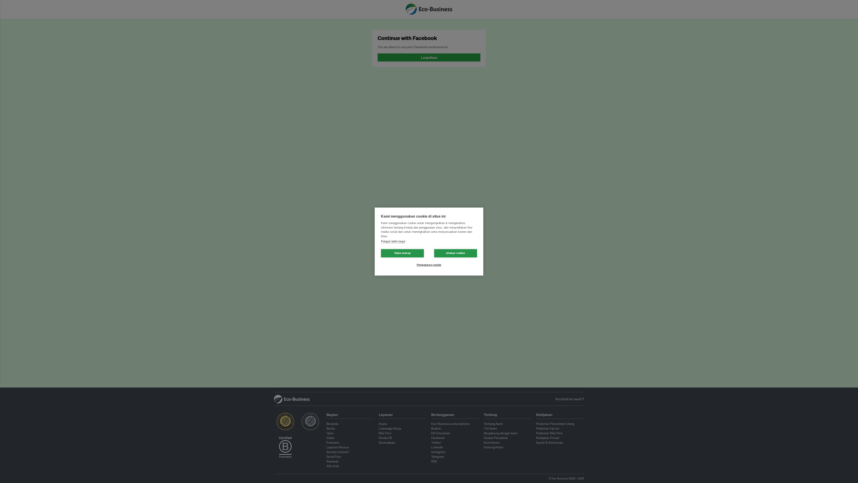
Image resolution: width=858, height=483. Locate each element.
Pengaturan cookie (429, 265)
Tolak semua (402, 253)
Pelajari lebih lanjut (393, 241)
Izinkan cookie (455, 253)
